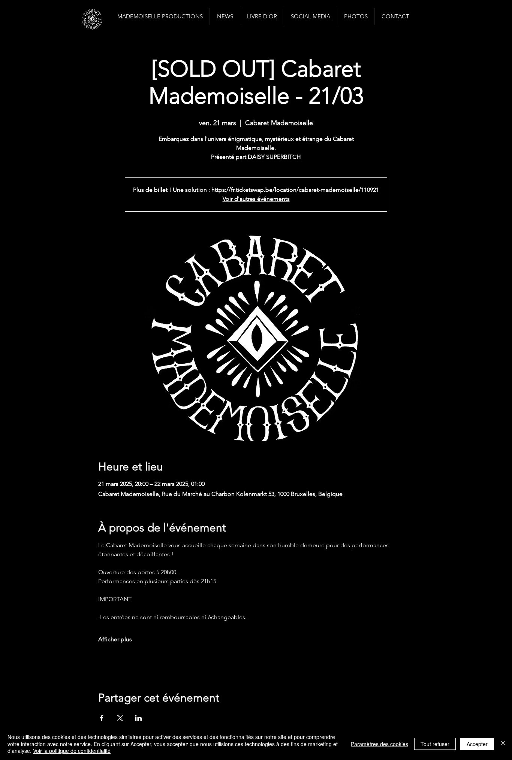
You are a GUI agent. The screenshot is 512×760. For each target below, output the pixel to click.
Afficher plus (115, 639)
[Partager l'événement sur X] (120, 718)
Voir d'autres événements (256, 198)
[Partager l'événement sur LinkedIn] (138, 718)
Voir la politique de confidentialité (72, 750)
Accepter (477, 744)
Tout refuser (435, 744)
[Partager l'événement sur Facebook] (101, 718)
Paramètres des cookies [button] (379, 744)
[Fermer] (503, 743)
